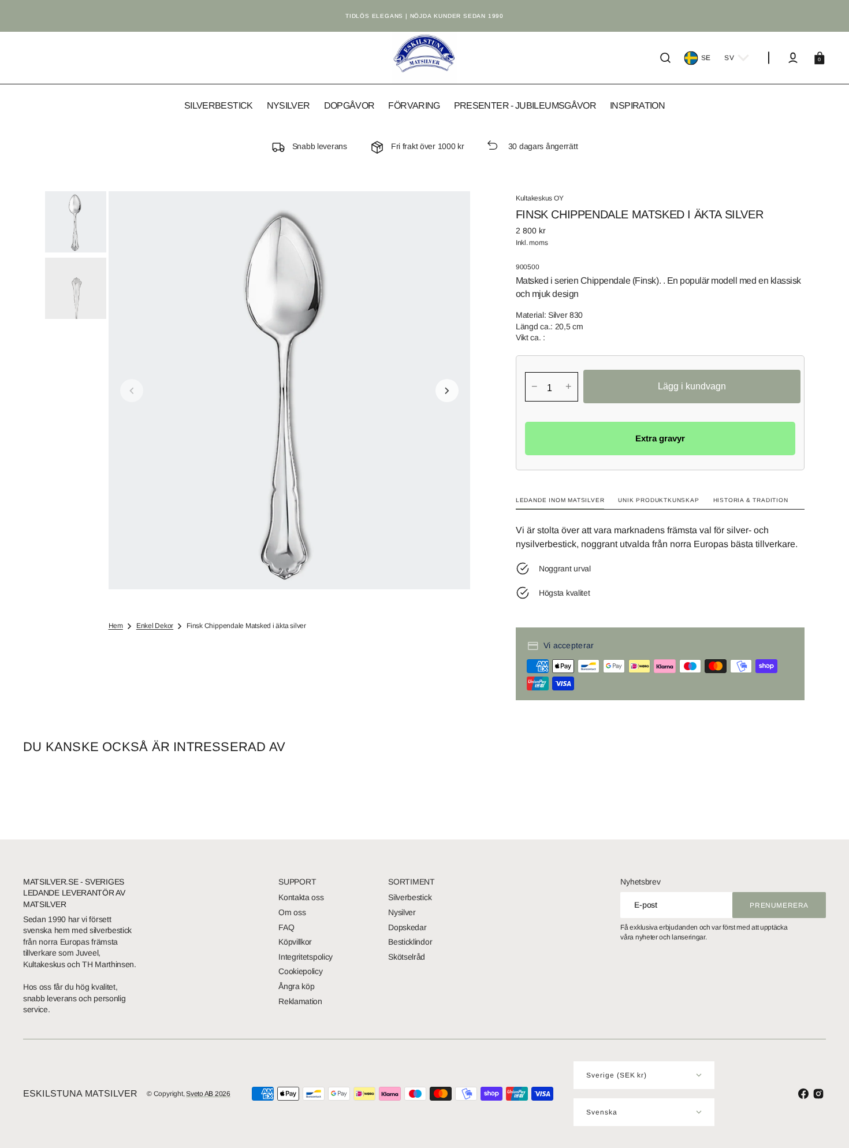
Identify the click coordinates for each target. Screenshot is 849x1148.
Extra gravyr (660, 438)
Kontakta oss (300, 897)
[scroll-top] (824, 1123)
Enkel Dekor (154, 626)
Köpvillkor (295, 941)
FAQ (286, 927)
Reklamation (300, 1001)
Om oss (292, 912)
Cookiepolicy (300, 971)
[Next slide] (447, 390)
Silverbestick (409, 897)
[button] (665, 57)
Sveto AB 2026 (208, 1094)
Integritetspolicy (305, 956)
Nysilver (402, 912)
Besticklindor (410, 941)
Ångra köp (296, 986)
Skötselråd (406, 956)
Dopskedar (407, 927)
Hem (116, 626)
